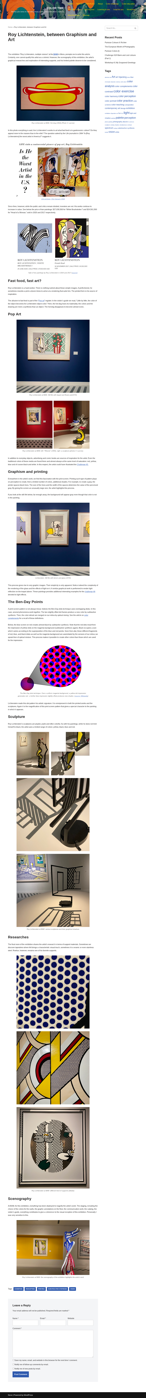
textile (106, 132)
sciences (131, 122)
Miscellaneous (74, 15)
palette (120, 117)
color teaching (117, 105)
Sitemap (86, 15)
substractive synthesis (57, 1289)
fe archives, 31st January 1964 (54, 199)
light (127, 113)
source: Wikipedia (81, 696)
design (123, 108)
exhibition (18, 1289)
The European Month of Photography (120, 47)
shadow (117, 125)
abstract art (108, 77)
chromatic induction (110, 82)
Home (10, 27)
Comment (17, 1328)
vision (72, 1289)
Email (43, 1318)
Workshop (131, 10)
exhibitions (108, 113)
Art (113, 76)
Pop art (41, 301)
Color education (128, 4)
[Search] (135, 28)
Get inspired (89, 10)
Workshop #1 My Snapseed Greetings (120, 63)
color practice (125, 100)
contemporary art (112, 108)
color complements (123, 86)
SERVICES (90, 4)
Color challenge (112, 4)
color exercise (123, 91)
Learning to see (103, 10)
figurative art (114, 113)
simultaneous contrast (126, 125)
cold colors (123, 82)
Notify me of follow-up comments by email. (31, 1364)
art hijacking (121, 77)
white (117, 132)
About (100, 4)
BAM (55, 54)
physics (126, 122)
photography (117, 122)
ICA (122, 113)
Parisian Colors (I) (112, 51)
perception (30, 1289)
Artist (128, 77)
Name (16, 1318)
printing (41, 1289)
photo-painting (109, 122)
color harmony (111, 96)
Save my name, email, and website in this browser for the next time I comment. (45, 1360)
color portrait (110, 101)
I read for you (118, 10)
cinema (118, 82)
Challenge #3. (82, 464)
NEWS (79, 4)
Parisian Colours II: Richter (115, 42)
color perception (127, 96)
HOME (70, 4)
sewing (112, 125)
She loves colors (74, 10)
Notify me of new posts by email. (27, 1369)
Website (71, 1318)
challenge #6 (90, 592)
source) (75, 273)
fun (119, 113)
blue (131, 77)
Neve (10, 1395)
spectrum (109, 128)
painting (113, 118)
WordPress (28, 1395)
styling (115, 128)
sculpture (107, 125)
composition (129, 105)
